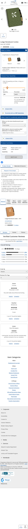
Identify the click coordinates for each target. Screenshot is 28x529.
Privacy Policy (4, 429)
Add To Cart (14, 157)
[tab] (6, 166)
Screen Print (14, 375)
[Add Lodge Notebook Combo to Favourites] (2, 8)
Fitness (14, 390)
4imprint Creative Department (8, 447)
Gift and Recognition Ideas (14, 392)
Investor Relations (6, 423)
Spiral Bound (14, 377)
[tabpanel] (14, 291)
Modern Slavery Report (7, 426)
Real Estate (14, 396)
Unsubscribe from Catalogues (9, 436)
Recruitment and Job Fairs (14, 399)
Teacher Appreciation (14, 401)
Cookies (3, 433)
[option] (10, 61)
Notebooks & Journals (14, 363)
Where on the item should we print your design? (12, 121)
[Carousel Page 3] (15, 29)
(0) (25, 3)
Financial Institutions (14, 388)
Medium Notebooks (14, 373)
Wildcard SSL (4, 484)
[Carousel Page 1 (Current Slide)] (12, 29)
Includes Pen (14, 371)
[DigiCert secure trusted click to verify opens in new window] (6, 480)
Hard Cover (14, 368)
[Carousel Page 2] (13, 29)
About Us (3, 413)
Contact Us (4, 419)
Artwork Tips (4, 450)
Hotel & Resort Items (14, 394)
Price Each (16, 92)
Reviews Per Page (5, 275)
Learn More (19, 241)
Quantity (5, 92)
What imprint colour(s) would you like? (12, 129)
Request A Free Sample (10, 170)
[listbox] (14, 132)
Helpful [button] (11, 296)
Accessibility (4, 416)
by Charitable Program (9, 453)
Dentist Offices (14, 385)
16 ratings (12, 47)
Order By (2, 269)
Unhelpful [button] (16, 296)
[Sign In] (22, 2)
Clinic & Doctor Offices (14, 383)
